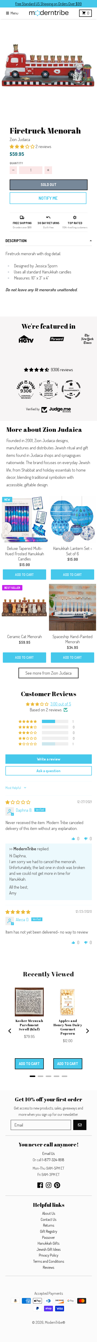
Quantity (16, 163)
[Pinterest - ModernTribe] (57, 1185)
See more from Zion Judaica (48, 673)
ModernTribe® (55, 1322)
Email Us (48, 1153)
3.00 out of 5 (60, 703)
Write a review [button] (48, 759)
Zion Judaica (20, 139)
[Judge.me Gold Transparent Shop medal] (71, 389)
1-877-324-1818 (53, 1159)
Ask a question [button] (48, 770)
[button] (48, 67)
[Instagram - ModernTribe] (48, 1185)
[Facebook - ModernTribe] (40, 1185)
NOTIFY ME (48, 198)
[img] (17, 802)
